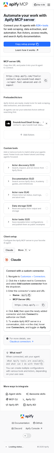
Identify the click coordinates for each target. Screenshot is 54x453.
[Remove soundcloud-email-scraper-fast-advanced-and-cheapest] (46, 123)
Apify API (13, 404)
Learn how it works (25, 50)
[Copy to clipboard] (46, 80)
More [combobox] (22, 250)
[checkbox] (47, 167)
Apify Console (33, 428)
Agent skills (15, 394)
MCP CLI (13, 399)
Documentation (22, 423)
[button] (29, 295)
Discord (18, 428)
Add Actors (28, 134)
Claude (9, 250)
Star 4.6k (41, 5)
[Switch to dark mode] (27, 435)
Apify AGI (31, 404)
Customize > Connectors (33, 276)
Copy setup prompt (25, 44)
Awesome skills (37, 394)
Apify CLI (30, 399)
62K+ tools (42, 25)
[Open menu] (48, 4)
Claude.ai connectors (20, 341)
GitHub (39, 423)
